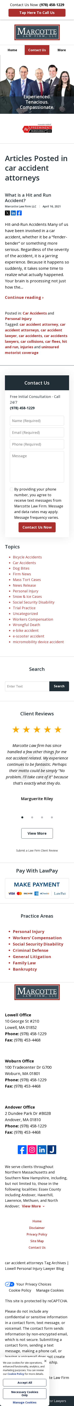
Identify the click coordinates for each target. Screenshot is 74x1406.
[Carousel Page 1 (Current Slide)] (22, 817)
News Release (24, 585)
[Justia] (51, 1149)
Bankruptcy (25, 969)
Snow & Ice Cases (27, 596)
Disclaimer (37, 1228)
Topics (12, 546)
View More (37, 833)
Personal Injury (18, 318)
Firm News (22, 574)
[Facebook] (22, 1149)
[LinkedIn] (41, 1149)
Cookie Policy (20, 1290)
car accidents (30, 335)
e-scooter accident (28, 636)
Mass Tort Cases (27, 579)
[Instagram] (32, 1149)
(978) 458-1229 (33, 1033)
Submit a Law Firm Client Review (37, 850)
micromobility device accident (38, 641)
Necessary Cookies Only (24, 1393)
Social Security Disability (33, 602)
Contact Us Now (37, 527)
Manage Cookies (50, 1290)
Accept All (25, 1382)
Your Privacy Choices (33, 1284)
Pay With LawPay (37, 870)
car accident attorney (39, 324)
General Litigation (32, 956)
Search (59, 686)
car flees (52, 341)
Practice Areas (37, 916)
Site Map (37, 1241)
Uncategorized (25, 613)
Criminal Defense (30, 950)
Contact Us (37, 50)
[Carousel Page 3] (42, 817)
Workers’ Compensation (37, 937)
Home (12, 50)
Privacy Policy (37, 1234)
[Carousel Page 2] (32, 817)
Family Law (24, 963)
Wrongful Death (26, 624)
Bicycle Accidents (27, 557)
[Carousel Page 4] (52, 817)
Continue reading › (24, 297)
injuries (26, 347)
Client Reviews (37, 713)
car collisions (32, 341)
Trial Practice (24, 607)
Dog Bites (21, 568)
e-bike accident (26, 630)
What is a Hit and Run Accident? (28, 197)
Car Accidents (35, 313)
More (62, 50)
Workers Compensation (33, 619)
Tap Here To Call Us (36, 12)
